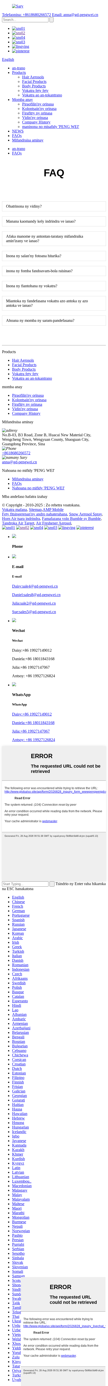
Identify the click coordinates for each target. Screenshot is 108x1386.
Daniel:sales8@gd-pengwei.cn (36, 595)
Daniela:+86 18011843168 (33, 723)
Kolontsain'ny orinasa (39, 108)
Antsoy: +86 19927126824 (33, 740)
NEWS (18, 131)
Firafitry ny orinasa (37, 113)
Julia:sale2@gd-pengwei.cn (34, 603)
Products (19, 72)
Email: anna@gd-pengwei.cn (75, 15)
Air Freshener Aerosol (53, 523)
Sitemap (35, 509)
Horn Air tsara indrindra (21, 518)
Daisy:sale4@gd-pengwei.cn (35, 586)
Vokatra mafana (14, 509)
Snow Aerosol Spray (85, 514)
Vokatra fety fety (35, 90)
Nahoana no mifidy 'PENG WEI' (38, 488)
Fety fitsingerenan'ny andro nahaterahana (34, 514)
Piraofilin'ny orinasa (38, 104)
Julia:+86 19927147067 (31, 731)
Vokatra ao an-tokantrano (42, 95)
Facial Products (34, 81)
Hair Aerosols (33, 77)
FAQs (17, 135)
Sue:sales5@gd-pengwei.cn (34, 612)
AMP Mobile (53, 509)
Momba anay (22, 99)
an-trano (18, 68)
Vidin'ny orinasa (35, 117)
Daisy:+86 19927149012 (32, 714)
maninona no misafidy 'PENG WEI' (50, 126)
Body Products (34, 86)
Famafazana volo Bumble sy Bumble (71, 518)
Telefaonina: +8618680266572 (26, 15)
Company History (36, 122)
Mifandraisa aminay (27, 140)
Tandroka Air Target (18, 523)
